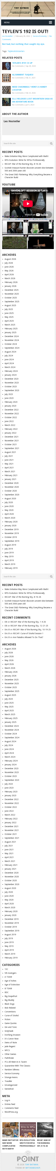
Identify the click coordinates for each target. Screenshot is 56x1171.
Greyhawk (9, 1031)
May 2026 (9, 271)
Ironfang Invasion (12, 1035)
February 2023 (11, 402)
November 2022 (12, 413)
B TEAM (8, 988)
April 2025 (9, 321)
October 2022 (11, 417)
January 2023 (10, 406)
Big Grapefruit (11, 996)
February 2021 (11, 475)
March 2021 (10, 471)
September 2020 (12, 495)
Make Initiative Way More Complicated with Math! (26, 156)
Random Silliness (12, 1069)
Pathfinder (9, 1058)
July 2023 (9, 394)
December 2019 (12, 529)
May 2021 (9, 464)
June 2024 (9, 359)
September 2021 (12, 448)
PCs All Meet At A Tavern (16, 1062)
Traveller (8, 1081)
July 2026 (9, 263)
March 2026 (10, 278)
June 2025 (9, 313)
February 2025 (11, 328)
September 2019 (12, 541)
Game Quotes (11, 1023)
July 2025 (9, 309)
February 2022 (11, 429)
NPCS (7, 1050)
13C (6, 969)
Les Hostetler (7, 36)
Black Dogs (9, 1004)
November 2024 (12, 340)
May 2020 (9, 510)
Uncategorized (11, 1085)
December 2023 (12, 379)
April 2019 (9, 560)
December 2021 (12, 437)
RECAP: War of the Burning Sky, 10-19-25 (32, 629)
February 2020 (11, 522)
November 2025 (12, 294)
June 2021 (9, 460)
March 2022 (10, 425)
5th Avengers (10, 973)
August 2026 (10, 259)
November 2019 (12, 533)
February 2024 (11, 371)
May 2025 (9, 317)
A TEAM (8, 977)
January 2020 (10, 525)
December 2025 (12, 290)
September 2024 (12, 348)
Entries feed (10, 1104)
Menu (7, 22)
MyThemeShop (32, 1168)
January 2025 (10, 332)
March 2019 (10, 564)
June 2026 (9, 267)
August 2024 (10, 352)
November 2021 (12, 440)
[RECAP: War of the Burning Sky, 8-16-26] (45, 1129)
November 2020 (12, 487)
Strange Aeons (11, 1077)
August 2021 (10, 452)
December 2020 (12, 483)
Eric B (7, 629)
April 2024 (9, 363)
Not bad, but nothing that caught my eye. (23, 44)
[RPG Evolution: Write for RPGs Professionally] (28, 1129)
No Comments (18, 66)
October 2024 (11, 344)
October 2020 (11, 491)
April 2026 (9, 274)
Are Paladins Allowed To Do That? (28, 637)
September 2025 (12, 301)
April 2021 (9, 467)
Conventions (10, 1011)
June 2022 (9, 421)
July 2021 (9, 456)
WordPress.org (11, 1112)
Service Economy (40, 36)
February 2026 (11, 282)
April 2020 (9, 514)
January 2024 (10, 375)
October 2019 (11, 537)
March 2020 (10, 518)
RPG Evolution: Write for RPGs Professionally (25, 160)
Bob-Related (10, 1008)
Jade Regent (10, 1046)
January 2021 (10, 479)
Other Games (10, 1054)
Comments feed (11, 1108)
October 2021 (11, 444)
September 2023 (12, 390)
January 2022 (10, 433)
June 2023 (9, 398)
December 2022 (12, 410)
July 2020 (9, 502)
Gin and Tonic (11, 1027)
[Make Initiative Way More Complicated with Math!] (10, 1129)
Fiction (7, 1019)
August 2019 (10, 545)
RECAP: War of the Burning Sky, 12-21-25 (29, 626)
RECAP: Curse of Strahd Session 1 (28, 633)
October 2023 (11, 386)
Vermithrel (9, 1089)
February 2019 (11, 568)
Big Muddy (9, 1000)
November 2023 (12, 383)
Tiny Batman (31, 1164)
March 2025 (10, 325)
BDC (7, 992)
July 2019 (9, 549)
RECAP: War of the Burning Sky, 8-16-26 (23, 164)
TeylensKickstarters (16, 51)
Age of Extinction (12, 984)
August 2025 (10, 305)
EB (6, 622)
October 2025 (11, 298)
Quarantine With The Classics (17, 1066)
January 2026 (10, 286)
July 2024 (9, 355)
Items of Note (11, 1042)
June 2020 (9, 506)
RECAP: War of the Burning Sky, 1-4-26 (28, 622)
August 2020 (10, 498)
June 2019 (9, 552)
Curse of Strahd (12, 1015)
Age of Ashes (10, 981)
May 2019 (9, 556)
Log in (7, 1100)
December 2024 (12, 336)
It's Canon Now (11, 1039)
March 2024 (10, 367)
